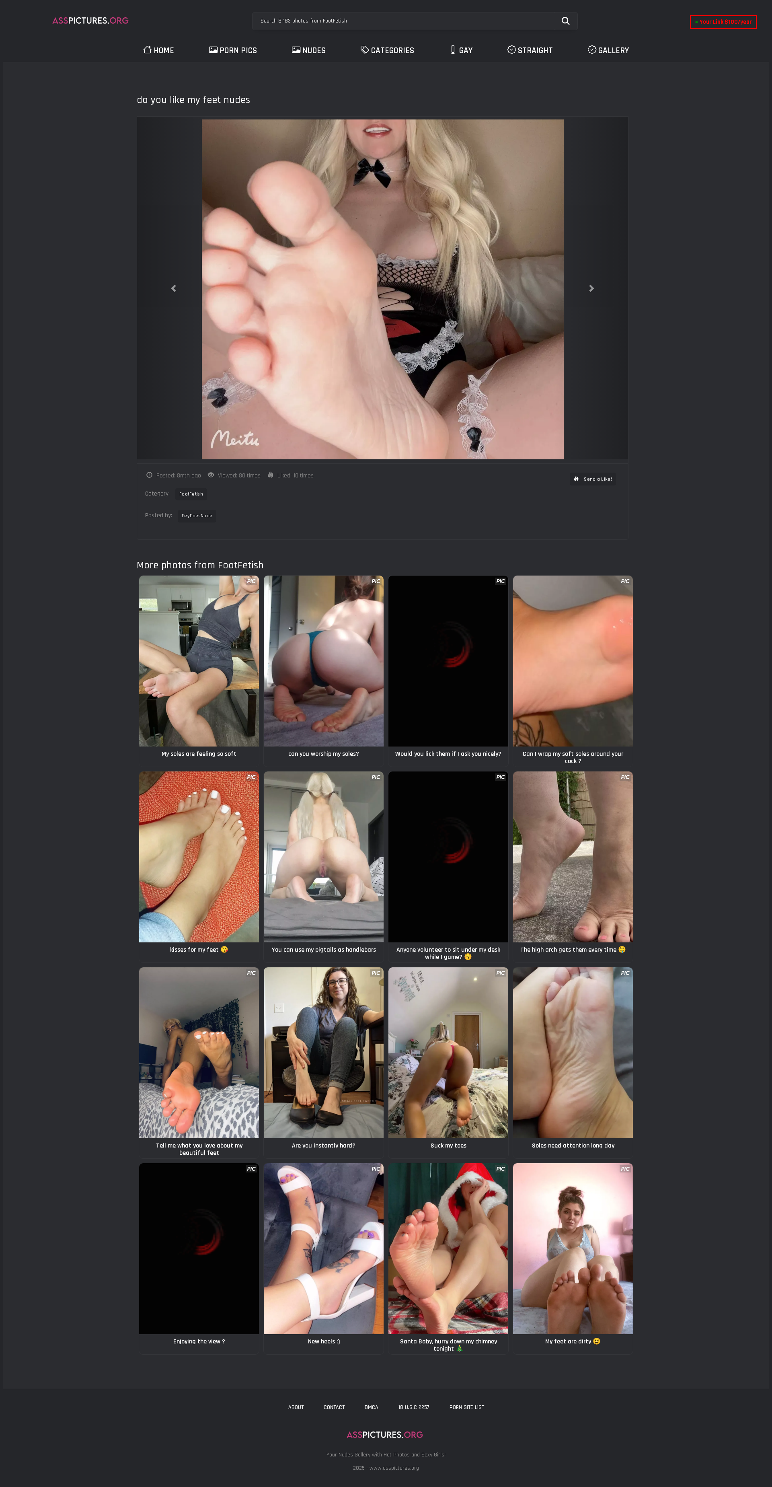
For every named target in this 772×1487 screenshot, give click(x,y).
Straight (535, 50)
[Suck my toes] (448, 1052)
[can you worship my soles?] (324, 661)
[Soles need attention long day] (573, 1052)
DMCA (371, 1407)
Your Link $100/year (723, 22)
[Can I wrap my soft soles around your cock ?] (573, 661)
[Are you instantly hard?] (324, 1052)
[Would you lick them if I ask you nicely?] (448, 661)
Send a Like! (597, 479)
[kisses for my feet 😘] (199, 856)
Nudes (314, 50)
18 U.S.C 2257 (413, 1407)
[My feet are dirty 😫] (573, 1248)
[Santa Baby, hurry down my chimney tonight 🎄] (448, 1248)
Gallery (613, 50)
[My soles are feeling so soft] (199, 661)
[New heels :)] (324, 1248)
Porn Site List (467, 1407)
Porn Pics (238, 50)
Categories (392, 50)
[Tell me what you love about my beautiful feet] (199, 1052)
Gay (465, 50)
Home (164, 50)
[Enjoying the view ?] (199, 1248)
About (296, 1407)
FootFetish (191, 494)
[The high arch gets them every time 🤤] (573, 856)
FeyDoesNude (197, 516)
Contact (334, 1407)
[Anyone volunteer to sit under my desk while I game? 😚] (448, 856)
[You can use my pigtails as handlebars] (324, 856)
